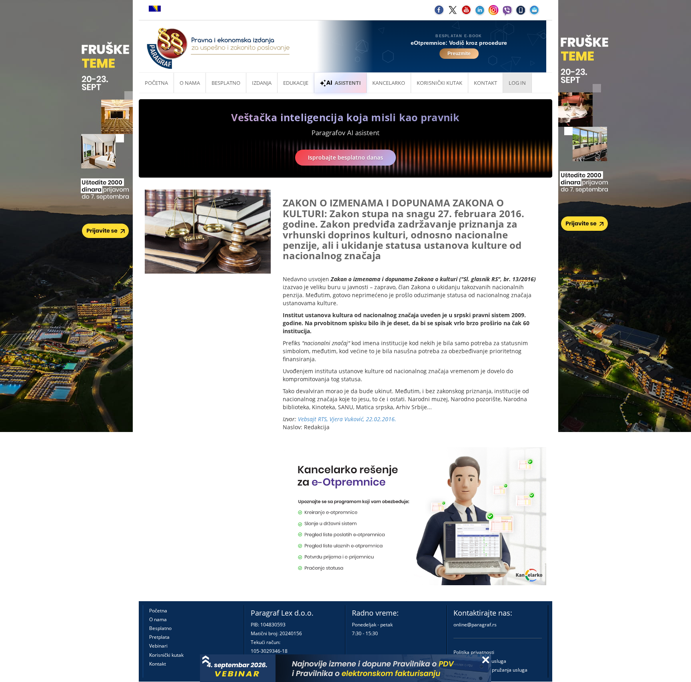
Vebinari (158, 645)
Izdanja (262, 82)
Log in (517, 82)
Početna (156, 82)
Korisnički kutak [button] (439, 82)
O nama (190, 82)
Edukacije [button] (295, 82)
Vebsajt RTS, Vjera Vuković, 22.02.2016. (347, 419)
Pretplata (159, 637)
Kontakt (157, 663)
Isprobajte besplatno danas (345, 157)
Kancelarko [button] (388, 82)
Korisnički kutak (166, 655)
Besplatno (226, 82)
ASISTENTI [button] (348, 82)
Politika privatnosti (473, 652)
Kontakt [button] (485, 82)
